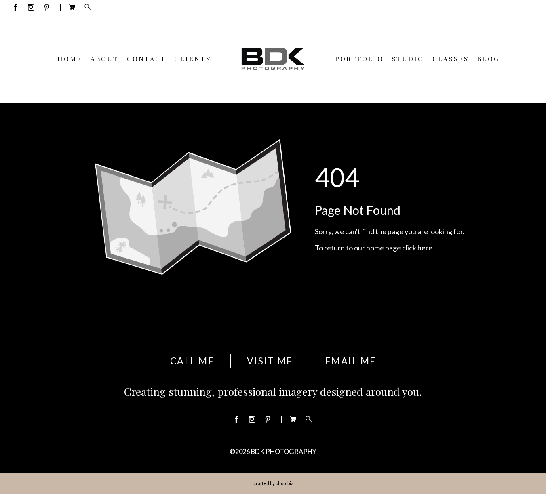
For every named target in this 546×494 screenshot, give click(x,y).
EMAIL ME (350, 360)
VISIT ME (270, 360)
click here (417, 247)
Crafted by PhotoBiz (273, 483)
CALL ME (192, 360)
